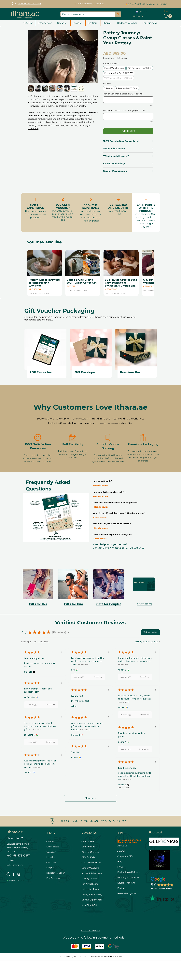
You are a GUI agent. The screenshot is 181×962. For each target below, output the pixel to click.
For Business (53, 878)
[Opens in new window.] (76, 670)
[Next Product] (158, 273)
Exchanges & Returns (128, 877)
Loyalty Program (126, 882)
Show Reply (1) (79, 677)
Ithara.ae (15, 832)
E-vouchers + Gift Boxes (115, 58)
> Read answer (100, 485)
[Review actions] (62, 652)
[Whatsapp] (14, 3)
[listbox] (139, 16)
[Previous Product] (23, 273)
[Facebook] (14, 874)
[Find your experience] (118, 14)
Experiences (52, 846)
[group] (90, 272)
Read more (33, 128)
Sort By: (139, 641)
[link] (168, 16)
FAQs (120, 867)
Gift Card (51, 862)
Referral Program (126, 893)
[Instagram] (19, 874)
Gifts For (50, 841)
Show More (83, 664)
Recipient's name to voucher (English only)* (125, 110)
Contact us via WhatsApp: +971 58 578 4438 (119, 547)
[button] (89, 2)
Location (50, 857)
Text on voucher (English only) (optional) (123, 93)
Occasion (51, 852)
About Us (122, 845)
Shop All (50, 867)
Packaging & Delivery (128, 872)
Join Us (121, 851)
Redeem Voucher (55, 872)
